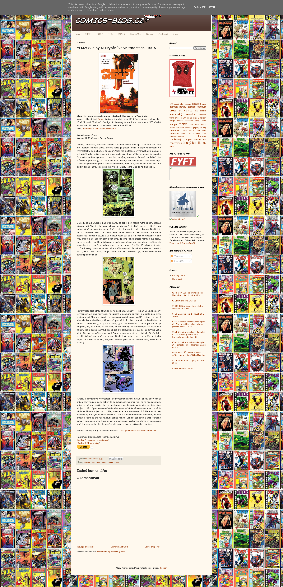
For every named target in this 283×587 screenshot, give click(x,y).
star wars (201, 130)
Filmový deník (178, 275)
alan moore (185, 104)
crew (97, 463)
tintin (204, 133)
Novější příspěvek (85, 547)
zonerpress (176, 143)
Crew (100, 119)
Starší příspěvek (152, 547)
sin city (203, 128)
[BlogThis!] (113, 458)
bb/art (182, 106)
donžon (203, 111)
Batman (149, 34)
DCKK (121, 34)
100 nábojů (174, 104)
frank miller (175, 118)
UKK (88, 34)
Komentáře (178, 261)
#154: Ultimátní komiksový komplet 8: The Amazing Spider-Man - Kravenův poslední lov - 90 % (188, 334)
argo (204, 104)
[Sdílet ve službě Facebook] (118, 458)
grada (196, 118)
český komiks (192, 143)
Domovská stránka (119, 547)
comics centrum (197, 106)
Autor (175, 34)
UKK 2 (99, 34)
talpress (196, 133)
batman (174, 106)
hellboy (203, 118)
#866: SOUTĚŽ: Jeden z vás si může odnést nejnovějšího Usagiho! (188, 353)
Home (77, 34)
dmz (196, 111)
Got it (211, 7)
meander (194, 124)
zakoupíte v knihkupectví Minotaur (99, 128)
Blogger (163, 568)
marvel (183, 124)
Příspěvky (178, 256)
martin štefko (113, 463)
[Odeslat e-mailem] (110, 458)
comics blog (89, 463)
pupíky (196, 128)
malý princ (200, 120)
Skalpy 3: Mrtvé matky (88, 443)
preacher (188, 128)
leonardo (189, 121)
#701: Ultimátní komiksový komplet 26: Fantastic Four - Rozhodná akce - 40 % (189, 344)
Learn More (199, 7)
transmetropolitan (177, 136)
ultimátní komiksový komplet (188, 138)
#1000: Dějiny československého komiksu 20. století (187, 307)
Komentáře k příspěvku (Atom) (111, 551)
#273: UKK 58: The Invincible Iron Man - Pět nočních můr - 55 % (188, 294)
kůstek (180, 121)
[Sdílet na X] (115, 458)
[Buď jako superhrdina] (183, 96)
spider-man (175, 130)
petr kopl (180, 127)
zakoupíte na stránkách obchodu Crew (137, 430)
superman (174, 133)
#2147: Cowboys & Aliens (184, 301)
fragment (202, 115)
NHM (110, 34)
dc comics (185, 110)
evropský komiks (183, 114)
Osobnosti (163, 34)
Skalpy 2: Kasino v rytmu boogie (92, 440)
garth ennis (186, 118)
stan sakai (188, 130)
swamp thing (186, 133)
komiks (104, 463)
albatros (196, 103)
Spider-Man (135, 34)
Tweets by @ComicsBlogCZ (182, 243)
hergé (172, 120)
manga (173, 124)
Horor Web (177, 279)
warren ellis (200, 139)
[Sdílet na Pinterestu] (121, 458)
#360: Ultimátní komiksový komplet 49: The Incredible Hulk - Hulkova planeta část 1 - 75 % (188, 324)
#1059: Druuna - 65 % (182, 368)
